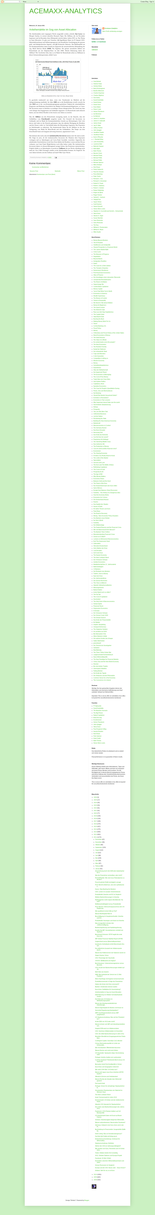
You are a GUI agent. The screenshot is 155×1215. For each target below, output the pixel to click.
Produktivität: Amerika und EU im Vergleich (108, 894)
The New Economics (99, 344)
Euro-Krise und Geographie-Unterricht (107, 1067)
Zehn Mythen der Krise (100, 548)
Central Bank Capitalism (100, 286)
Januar (97, 868)
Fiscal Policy (97, 328)
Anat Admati (97, 81)
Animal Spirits (97, 604)
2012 (95, 834)
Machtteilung (97, 650)
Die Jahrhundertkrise (99, 578)
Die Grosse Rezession (100, 580)
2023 (95, 805)
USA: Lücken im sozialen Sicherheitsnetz (107, 892)
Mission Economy (98, 360)
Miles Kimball (97, 165)
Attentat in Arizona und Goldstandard (106, 1076)
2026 (95, 797)
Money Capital (97, 289)
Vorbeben (96, 648)
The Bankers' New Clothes (101, 532)
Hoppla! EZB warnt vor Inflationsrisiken (107, 1028)
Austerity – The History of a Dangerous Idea (106, 492)
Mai (96, 858)
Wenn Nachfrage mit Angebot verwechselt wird (109, 979)
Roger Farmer (97, 195)
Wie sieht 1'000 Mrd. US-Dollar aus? (106, 1069)
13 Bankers (96, 569)
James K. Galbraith (99, 121)
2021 (95, 810)
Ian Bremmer (97, 114)
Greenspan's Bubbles (100, 668)
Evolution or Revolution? (101, 398)
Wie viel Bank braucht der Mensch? (104, 529)
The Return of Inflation (100, 282)
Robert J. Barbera (98, 185)
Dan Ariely (96, 97)
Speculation (97, 460)
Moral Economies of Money (101, 335)
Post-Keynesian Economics (101, 273)
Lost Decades (97, 550)
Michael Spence (98, 162)
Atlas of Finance (98, 275)
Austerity (96, 523)
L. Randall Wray (98, 139)
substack (95, 50)
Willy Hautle (97, 232)
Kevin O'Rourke (98, 137)
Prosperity (96, 409)
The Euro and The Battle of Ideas (103, 465)
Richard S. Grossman (100, 181)
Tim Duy (95, 225)
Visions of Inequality (99, 300)
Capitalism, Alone (98, 384)
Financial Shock (98, 606)
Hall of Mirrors (97, 488)
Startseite (57, 171)
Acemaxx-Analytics (111, 28)
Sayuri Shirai (97, 202)
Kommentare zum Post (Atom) (46, 174)
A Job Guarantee (98, 356)
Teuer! (95, 323)
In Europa (96, 611)
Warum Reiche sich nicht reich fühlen (106, 1050)
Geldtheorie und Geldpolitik (101, 245)
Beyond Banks (97, 259)
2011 (95, 837)
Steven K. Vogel (98, 216)
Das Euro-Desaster (99, 430)
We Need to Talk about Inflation (103, 303)
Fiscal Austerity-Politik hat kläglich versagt (108, 882)
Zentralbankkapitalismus (100, 365)
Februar (98, 866)
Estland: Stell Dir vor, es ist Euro (105, 1170)
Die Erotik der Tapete (99, 673)
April (96, 860)
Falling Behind (97, 671)
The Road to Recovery (100, 513)
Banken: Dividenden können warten (106, 987)
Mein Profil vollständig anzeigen (112, 31)
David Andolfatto (98, 100)
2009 (95, 1177)
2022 (95, 808)
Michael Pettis (97, 158)
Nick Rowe (96, 167)
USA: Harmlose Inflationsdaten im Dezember (109, 1031)
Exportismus (97, 367)
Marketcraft (96, 423)
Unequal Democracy (99, 627)
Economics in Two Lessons (101, 400)
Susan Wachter (98, 218)
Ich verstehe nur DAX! (100, 631)
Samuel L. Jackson (99, 197)
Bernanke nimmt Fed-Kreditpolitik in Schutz (108, 1064)
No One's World (98, 520)
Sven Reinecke (98, 220)
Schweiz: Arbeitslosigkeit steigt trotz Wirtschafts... (110, 1120)
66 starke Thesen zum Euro (101, 509)
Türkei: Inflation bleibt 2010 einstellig (106, 1153)
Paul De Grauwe (98, 172)
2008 (95, 1180)
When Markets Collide (100, 636)
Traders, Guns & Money (100, 573)
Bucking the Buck (98, 319)
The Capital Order (98, 314)
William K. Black (98, 229)
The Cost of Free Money (100, 377)
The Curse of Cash (99, 469)
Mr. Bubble (96, 622)
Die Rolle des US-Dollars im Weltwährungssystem (103, 999)
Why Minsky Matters (99, 476)
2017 (95, 821)
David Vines (97, 104)
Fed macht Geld (100, 1083)
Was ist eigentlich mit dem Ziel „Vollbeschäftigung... (104, 924)
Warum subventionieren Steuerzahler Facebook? (110, 1122)
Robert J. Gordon (98, 188)
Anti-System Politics (99, 381)
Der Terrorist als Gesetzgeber (102, 645)
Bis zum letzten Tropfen (100, 666)
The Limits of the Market (100, 458)
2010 (95, 1174)
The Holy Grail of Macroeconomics (104, 601)
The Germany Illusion (100, 428)
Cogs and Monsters (99, 353)
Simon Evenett (97, 206)
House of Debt (97, 506)
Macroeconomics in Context (102, 425)
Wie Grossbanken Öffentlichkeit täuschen (107, 1047)
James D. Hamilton (99, 118)
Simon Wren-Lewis (99, 209)
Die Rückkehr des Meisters (101, 571)
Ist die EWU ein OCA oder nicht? (105, 1021)
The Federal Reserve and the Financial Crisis (107, 527)
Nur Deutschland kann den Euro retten (105, 486)
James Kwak (97, 123)
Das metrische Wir (99, 444)
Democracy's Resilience (100, 270)
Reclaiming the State (99, 418)
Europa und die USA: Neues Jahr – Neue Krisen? (110, 1168)
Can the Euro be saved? (100, 437)
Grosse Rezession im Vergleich (104, 1165)
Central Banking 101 (99, 326)
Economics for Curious (100, 497)
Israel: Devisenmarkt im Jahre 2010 (106, 1097)
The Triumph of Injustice (100, 268)
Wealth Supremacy (99, 296)
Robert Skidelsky (98, 190)
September (98, 847)
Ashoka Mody (97, 86)
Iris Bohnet (96, 116)
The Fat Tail (97, 594)
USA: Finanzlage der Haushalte (105, 958)
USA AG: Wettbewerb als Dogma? (105, 960)
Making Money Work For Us (101, 321)
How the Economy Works (101, 495)
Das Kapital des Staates (100, 504)
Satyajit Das (97, 199)
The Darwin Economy (100, 555)
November (98, 842)
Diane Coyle (97, 109)
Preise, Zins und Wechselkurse (102, 391)
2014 (95, 829)
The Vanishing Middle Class (102, 441)
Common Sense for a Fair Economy (104, 678)
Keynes (95, 502)
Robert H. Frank (98, 183)
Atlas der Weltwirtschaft (100, 370)
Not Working (97, 393)
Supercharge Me (98, 284)
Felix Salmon (97, 736)
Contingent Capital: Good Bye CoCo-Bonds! (108, 1041)
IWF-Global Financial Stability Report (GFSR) (109, 939)
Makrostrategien (98, 566)
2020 (95, 813)
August (97, 850)
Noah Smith (97, 738)
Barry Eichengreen (99, 88)
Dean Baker (97, 107)
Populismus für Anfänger (100, 439)
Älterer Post (80, 171)
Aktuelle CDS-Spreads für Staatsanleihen (108, 1104)
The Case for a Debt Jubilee (102, 265)
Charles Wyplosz (98, 95)
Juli (96, 852)
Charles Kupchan (98, 93)
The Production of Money (101, 446)
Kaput (95, 263)
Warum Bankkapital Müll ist (103, 913)
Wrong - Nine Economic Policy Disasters (105, 516)
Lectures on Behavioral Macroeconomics (106, 539)
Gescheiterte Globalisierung (102, 404)
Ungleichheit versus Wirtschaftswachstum (108, 941)
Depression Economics (100, 608)
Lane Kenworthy (98, 141)
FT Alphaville (97, 706)
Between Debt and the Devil (102, 481)
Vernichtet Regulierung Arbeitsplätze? (106, 1010)
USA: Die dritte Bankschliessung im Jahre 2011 (109, 1034)
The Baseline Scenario (100, 710)
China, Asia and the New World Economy (106, 661)
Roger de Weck (98, 192)
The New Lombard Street (101, 557)
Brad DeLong (97, 717)
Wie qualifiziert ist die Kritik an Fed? (106, 911)
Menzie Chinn (97, 153)
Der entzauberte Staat (100, 351)
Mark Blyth (96, 148)
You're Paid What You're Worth (102, 291)
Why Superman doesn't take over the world (106, 402)
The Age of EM (97, 474)
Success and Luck (99, 462)
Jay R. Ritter (97, 125)
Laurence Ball (97, 144)
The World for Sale (99, 310)
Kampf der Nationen (99, 349)
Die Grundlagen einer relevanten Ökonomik (106, 277)
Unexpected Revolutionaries (102, 279)
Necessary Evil (98, 432)
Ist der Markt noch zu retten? (102, 592)
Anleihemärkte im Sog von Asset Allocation (52, 29)
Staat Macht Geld (98, 316)
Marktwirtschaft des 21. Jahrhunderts (104, 564)
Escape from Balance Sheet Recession (105, 490)
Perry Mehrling (97, 174)
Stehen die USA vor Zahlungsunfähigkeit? (108, 1146)
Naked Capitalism (98, 715)
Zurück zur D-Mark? (99, 536)
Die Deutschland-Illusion (101, 499)
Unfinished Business (99, 414)
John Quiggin (97, 130)
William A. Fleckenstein (100, 227)
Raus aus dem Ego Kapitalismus (103, 312)
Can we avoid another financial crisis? (105, 448)
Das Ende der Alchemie (100, 435)
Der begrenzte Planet (100, 372)
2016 (95, 824)
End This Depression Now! (101, 541)
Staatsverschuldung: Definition (104, 1143)
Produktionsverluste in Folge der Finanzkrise (109, 981)
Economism (97, 451)
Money (95, 330)
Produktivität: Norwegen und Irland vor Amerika (109, 920)
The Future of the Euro (100, 483)
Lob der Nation (98, 416)
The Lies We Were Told (100, 411)
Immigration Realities (99, 261)
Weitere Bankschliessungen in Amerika (107, 897)
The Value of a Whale (100, 340)
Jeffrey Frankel (97, 128)
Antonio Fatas (97, 84)
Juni (96, 855)
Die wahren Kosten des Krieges (103, 638)
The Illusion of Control (100, 298)
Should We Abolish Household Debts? (105, 395)
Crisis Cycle (97, 252)
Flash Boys (96, 511)
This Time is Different (99, 583)
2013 (95, 832)
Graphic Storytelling (99, 624)
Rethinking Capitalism (100, 467)
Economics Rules (98, 478)
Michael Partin (97, 155)
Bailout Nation (97, 590)
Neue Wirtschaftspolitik (100, 657)
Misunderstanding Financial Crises (104, 534)
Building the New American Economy (104, 421)
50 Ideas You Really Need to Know (104, 455)
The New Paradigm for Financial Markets (105, 659)
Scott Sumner (97, 204)
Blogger (86, 1200)
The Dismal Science (99, 617)
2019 (95, 816)
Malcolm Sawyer (98, 146)
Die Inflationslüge (98, 525)
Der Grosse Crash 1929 (100, 615)
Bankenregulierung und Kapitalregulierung (108, 927)
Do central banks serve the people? (104, 342)
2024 (95, 802)
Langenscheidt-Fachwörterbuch (103, 654)
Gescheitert (96, 599)
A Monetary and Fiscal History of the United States (108, 333)
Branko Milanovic (98, 91)
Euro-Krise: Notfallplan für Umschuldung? (108, 989)
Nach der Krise (98, 576)
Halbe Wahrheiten (99, 641)
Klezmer (95, 664)
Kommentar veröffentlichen (40, 167)
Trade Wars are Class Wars (101, 379)
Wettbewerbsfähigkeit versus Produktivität (108, 904)
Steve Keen (97, 213)
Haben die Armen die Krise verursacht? (107, 984)
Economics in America (100, 293)
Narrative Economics (99, 386)
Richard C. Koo (98, 179)
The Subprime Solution (100, 629)
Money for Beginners (99, 305)
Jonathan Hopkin (98, 132)
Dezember (98, 839)
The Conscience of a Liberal (102, 680)
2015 (95, 826)
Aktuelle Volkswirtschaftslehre (102, 585)
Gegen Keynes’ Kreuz (102, 955)
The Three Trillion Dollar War (102, 652)
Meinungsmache (98, 587)
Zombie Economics (99, 562)
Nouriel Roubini (98, 731)
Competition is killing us (100, 358)
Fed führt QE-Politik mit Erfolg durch (106, 1136)
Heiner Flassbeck (98, 111)
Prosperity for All (98, 472)
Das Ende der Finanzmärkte (102, 620)
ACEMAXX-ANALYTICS (65, 11)
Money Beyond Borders (100, 240)
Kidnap (95, 407)
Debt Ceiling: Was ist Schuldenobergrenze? (108, 1133)
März (97, 863)
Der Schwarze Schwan (100, 560)
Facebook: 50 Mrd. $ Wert (103, 1158)
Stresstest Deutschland (100, 546)
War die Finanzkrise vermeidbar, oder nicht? (108, 875)
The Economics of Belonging (102, 374)
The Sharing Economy (100, 453)
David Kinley (97, 102)
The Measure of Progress (101, 254)
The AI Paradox (98, 242)
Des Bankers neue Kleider (101, 518)
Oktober (98, 845)
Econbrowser (97, 720)
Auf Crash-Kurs (98, 553)
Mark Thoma (97, 151)
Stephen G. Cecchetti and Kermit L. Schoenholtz (108, 211)
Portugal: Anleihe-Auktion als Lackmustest (108, 1057)
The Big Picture (98, 713)
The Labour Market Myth (100, 249)
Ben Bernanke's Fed (99, 634)
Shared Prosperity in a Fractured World (105, 247)
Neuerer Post (34, 171)
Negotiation (97, 256)
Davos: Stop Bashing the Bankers (105, 889)
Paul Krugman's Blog (99, 729)
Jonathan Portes (98, 134)
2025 (95, 800)
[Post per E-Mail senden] (55, 157)
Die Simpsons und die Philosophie (104, 675)
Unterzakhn (97, 543)
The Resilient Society (99, 347)
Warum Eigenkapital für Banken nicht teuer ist (109, 1007)
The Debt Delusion (99, 337)
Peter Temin (97, 176)
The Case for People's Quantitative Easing (106, 388)
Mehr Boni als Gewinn (102, 972)
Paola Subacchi (98, 169)
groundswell (97, 643)
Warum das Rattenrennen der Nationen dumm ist (110, 953)
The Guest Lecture (99, 307)
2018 (95, 818)
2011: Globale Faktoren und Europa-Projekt (108, 1155)
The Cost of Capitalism (100, 597)
